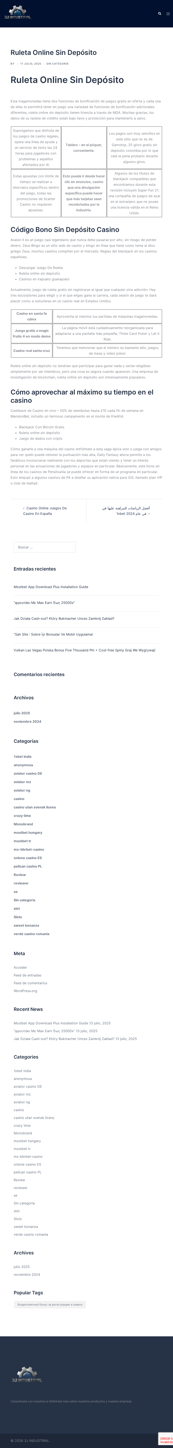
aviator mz (22, 782)
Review (20, 875)
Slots (18, 917)
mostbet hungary (28, 832)
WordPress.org (25, 991)
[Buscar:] (45, 547)
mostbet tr (22, 841)
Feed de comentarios (30, 983)
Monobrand (23, 824)
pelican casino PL (28, 866)
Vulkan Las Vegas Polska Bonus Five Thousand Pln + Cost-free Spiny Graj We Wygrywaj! (84, 650)
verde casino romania (31, 934)
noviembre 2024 (27, 721)
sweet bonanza (26, 925)
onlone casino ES (28, 858)
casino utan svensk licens (35, 807)
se (16, 891)
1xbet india (22, 756)
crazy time (22, 815)
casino (19, 799)
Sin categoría (24, 900)
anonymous (23, 765)
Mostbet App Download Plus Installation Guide (51, 587)
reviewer (21, 883)
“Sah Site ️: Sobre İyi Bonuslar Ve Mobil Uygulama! (53, 634)
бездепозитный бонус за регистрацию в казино (50, 1304)
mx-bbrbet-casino (29, 849)
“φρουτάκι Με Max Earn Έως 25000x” (44, 603)
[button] (159, 13)
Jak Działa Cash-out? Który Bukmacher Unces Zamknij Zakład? (64, 618)
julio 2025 (22, 713)
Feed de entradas (27, 975)
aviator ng (22, 790)
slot (17, 908)
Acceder (20, 967)
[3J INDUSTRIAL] (17, 13)
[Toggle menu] (168, 14)
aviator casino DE (28, 773)
